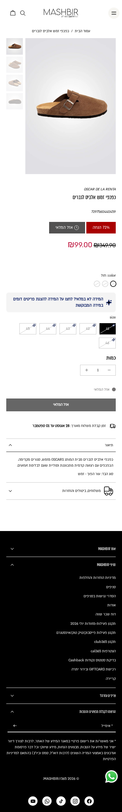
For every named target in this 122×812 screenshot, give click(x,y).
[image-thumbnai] (14, 46)
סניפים (111, 587)
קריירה (111, 678)
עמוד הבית (82, 31)
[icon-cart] (13, 13)
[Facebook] (89, 801)
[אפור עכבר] (96, 283)
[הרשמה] (15, 725)
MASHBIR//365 (55, 778)
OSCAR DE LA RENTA (100, 189)
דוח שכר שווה (105, 614)
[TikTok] (61, 801)
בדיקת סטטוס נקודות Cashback (92, 660)
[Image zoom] (70, 106)
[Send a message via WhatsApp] (111, 776)
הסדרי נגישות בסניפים (100, 596)
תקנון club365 (105, 641)
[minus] (109, 370)
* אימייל (107, 726)
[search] (23, 13)
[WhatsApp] (47, 801)
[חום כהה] (105, 283)
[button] (61, 404)
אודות (111, 605)
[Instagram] (75, 801)
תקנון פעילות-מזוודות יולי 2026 (93, 623)
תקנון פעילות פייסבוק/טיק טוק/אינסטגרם (86, 632)
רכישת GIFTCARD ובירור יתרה (93, 669)
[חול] (113, 283)
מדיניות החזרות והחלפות (97, 577)
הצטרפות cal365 (103, 651)
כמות (111, 358)
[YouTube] (33, 801)
